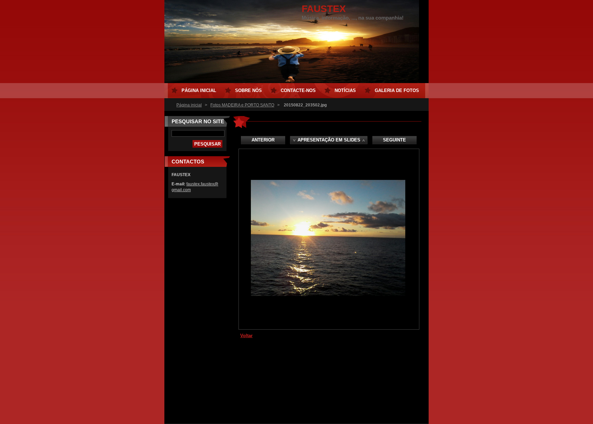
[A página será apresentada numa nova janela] (328, 294)
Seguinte (394, 139)
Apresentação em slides (329, 139)
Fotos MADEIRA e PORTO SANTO (242, 105)
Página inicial (189, 105)
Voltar (246, 335)
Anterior (263, 139)
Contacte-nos (298, 90)
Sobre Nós (248, 90)
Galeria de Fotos (397, 90)
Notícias (345, 90)
